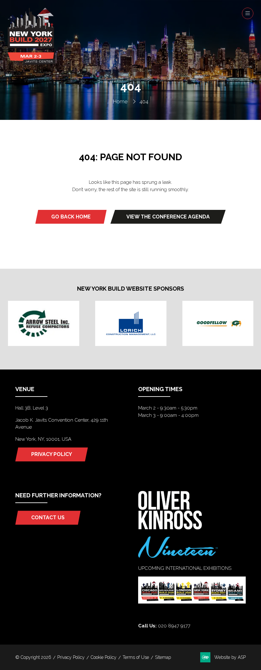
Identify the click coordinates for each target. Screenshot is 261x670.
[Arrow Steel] (43, 323)
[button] (247, 13)
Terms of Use (136, 657)
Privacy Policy (71, 657)
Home (120, 102)
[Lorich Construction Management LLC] (130, 323)
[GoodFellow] (218, 323)
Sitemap (163, 657)
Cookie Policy (103, 657)
